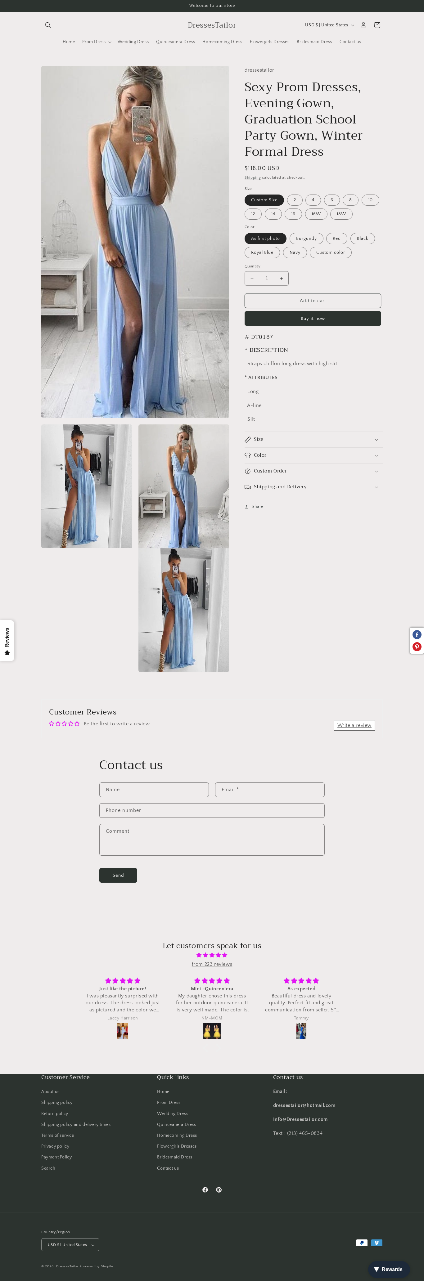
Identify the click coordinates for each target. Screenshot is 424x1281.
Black (362, 238)
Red (337, 238)
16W (316, 214)
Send (118, 875)
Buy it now (313, 318)
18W (341, 214)
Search (48, 1168)
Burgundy (306, 238)
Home (163, 1091)
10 (370, 200)
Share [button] (258, 506)
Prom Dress (168, 1102)
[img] (212, 955)
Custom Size (264, 200)
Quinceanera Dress (176, 1124)
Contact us (168, 1168)
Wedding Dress (172, 1113)
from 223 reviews (212, 964)
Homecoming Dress (177, 1135)
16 (293, 214)
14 (273, 214)
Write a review (354, 725)
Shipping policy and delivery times (76, 1124)
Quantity (252, 266)
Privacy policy (55, 1146)
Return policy (54, 1113)
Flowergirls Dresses (176, 1146)
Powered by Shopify (96, 1267)
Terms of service (57, 1135)
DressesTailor (67, 1267)
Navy (295, 252)
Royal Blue (262, 252)
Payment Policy (56, 1157)
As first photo (265, 238)
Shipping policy (57, 1102)
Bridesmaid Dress (174, 1157)
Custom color (330, 252)
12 (253, 214)
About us (50, 1091)
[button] (48, 25)
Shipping (253, 178)
